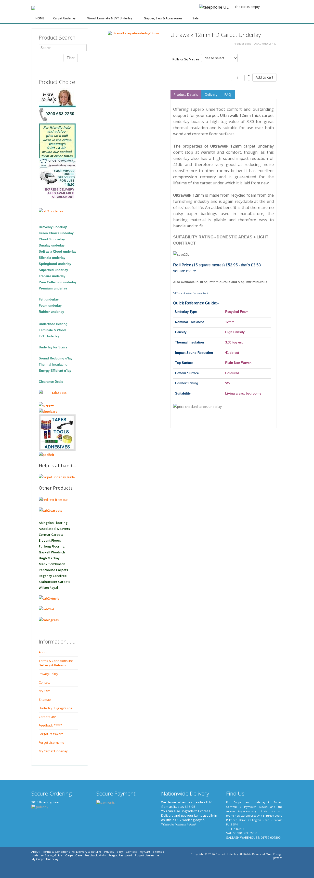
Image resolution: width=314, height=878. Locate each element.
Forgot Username (51, 742)
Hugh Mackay (49, 558)
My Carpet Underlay (53, 751)
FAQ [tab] (227, 94)
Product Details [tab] (185, 94)
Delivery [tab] (211, 94)
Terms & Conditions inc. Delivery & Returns (56, 662)
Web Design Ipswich (274, 856)
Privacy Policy (48, 674)
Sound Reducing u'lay (55, 358)
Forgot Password (51, 734)
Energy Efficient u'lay (55, 370)
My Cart (44, 691)
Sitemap (45, 699)
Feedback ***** (50, 725)
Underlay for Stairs (53, 347)
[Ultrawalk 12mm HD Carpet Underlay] (133, 32)
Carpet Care (47, 716)
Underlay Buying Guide (55, 708)
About (43, 652)
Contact (44, 682)
